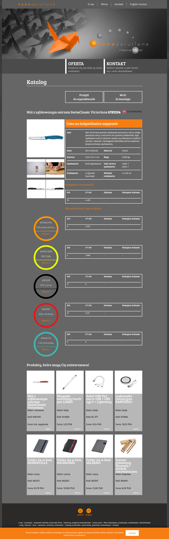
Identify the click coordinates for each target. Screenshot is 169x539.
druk (34, 525)
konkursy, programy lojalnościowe (77, 523)
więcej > (46, 234)
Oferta (104, 4)
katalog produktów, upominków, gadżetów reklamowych (88, 525)
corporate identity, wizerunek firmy (48, 523)
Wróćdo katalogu (123, 97)
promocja (28, 523)
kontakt (116, 525)
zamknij (132, 533)
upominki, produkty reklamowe (50, 525)
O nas (91, 4)
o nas (20, 523)
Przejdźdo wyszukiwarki (84, 97)
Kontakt (119, 4)
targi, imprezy (25, 525)
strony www (97, 523)
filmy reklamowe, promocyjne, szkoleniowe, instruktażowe (127, 523)
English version (138, 4)
